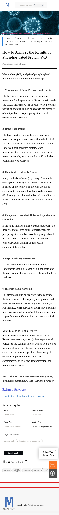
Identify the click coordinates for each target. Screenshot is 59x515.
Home (8, 38)
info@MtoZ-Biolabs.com (33, 505)
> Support (19, 38)
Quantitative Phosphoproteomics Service (23, 396)
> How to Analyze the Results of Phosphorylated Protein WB (29, 41)
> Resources (33, 38)
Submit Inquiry (13, 453)
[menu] (52, 5)
